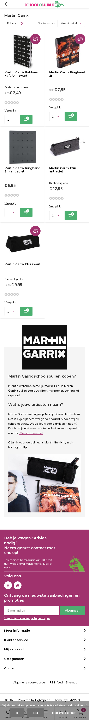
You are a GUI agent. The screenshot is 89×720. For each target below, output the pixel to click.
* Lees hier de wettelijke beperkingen (27, 618)
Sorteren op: (46, 23)
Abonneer (72, 610)
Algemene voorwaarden (30, 682)
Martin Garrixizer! (31, 433)
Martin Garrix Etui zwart (23, 264)
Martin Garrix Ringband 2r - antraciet (22, 169)
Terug (5, 4)
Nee (35, 712)
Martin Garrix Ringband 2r (67, 73)
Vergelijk (10, 110)
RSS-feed (56, 682)
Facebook (8, 585)
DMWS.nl (73, 700)
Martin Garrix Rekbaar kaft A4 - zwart (21, 73)
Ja (17, 712)
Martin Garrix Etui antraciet (62, 169)
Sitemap (71, 682)
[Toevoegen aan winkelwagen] (26, 119)
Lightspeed (42, 700)
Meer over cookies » (64, 712)
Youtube (18, 585)
